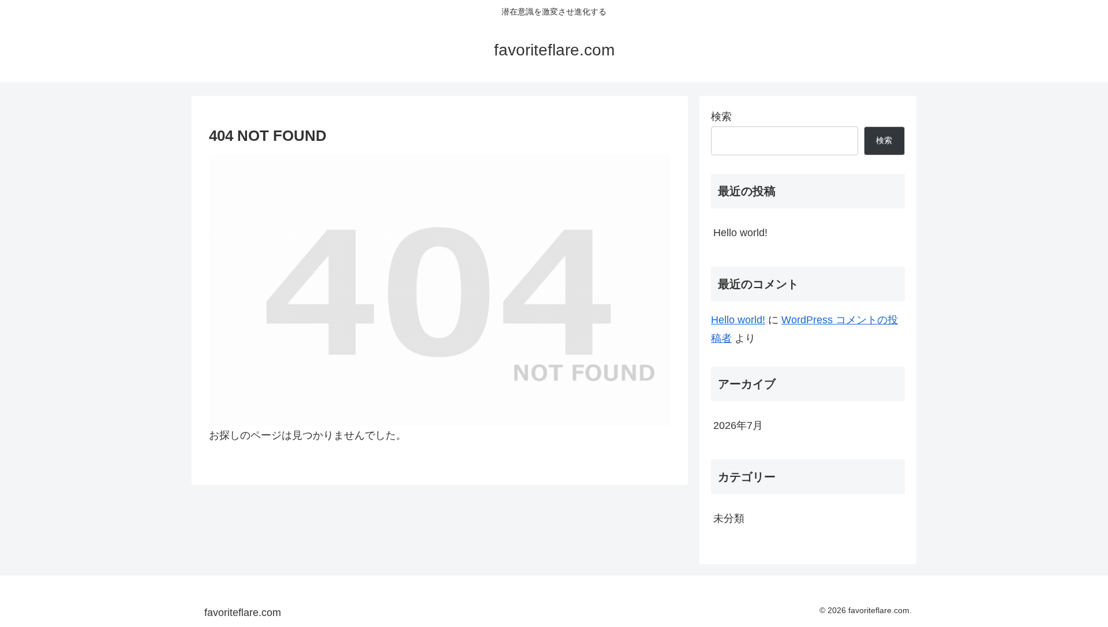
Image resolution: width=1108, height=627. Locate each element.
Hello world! (740, 232)
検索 (721, 116)
